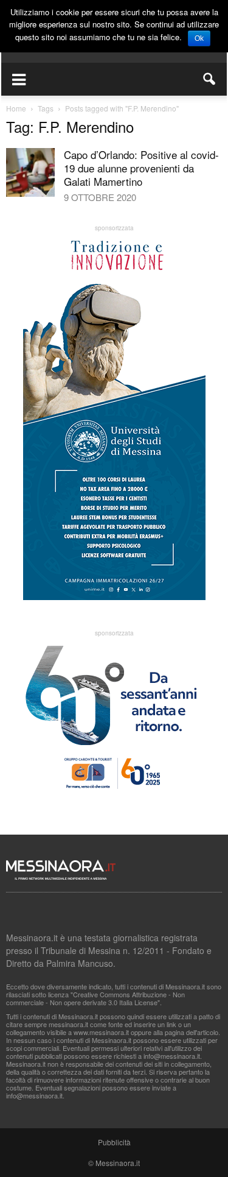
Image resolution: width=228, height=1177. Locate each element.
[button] (210, 79)
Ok (199, 38)
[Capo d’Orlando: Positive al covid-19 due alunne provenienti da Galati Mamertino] (30, 172)
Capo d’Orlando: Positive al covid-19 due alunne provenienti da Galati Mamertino (141, 168)
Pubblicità (114, 1142)
